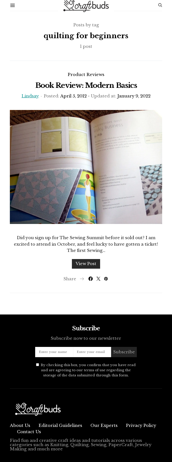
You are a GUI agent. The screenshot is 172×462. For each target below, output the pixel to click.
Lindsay (30, 96)
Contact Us (29, 431)
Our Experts (104, 425)
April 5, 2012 (73, 96)
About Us (20, 425)
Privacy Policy (141, 425)
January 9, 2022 (133, 96)
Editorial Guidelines (60, 425)
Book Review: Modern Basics (86, 85)
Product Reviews (86, 74)
